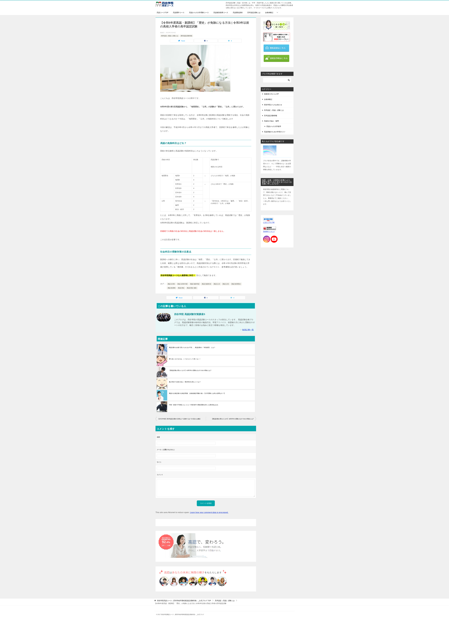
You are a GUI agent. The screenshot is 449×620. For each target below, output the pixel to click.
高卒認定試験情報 (186, 36)
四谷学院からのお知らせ (273, 105)
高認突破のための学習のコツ (274, 132)
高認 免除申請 (194, 284)
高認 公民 (226, 284)
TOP (184, 601)
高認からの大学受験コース (199, 12)
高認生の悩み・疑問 (271, 121)
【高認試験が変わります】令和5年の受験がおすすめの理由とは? (190, 370)
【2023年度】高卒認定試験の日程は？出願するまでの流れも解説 (179, 419)
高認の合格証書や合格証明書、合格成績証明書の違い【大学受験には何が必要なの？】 (197, 393)
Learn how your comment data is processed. (209, 512)
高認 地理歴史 (236, 284)
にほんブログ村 (269, 222)
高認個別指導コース (220, 12)
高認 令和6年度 (182, 284)
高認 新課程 (171, 288)
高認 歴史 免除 (191, 288)
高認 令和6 (171, 284)
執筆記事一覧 (248, 330)
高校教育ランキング (269, 231)
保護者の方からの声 (271, 94)
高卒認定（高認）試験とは (169, 36)
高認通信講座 (238, 12)
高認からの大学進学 (273, 126)
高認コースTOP (162, 12)
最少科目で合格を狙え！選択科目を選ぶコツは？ (185, 382)
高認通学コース (178, 12)
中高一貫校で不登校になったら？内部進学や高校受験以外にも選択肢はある (193, 405)
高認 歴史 (181, 288)
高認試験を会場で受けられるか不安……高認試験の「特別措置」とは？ (192, 347)
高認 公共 (217, 284)
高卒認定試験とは (253, 12)
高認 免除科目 (206, 284)
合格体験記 (269, 12)
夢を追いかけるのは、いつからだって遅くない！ (185, 359)
